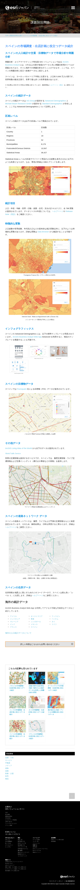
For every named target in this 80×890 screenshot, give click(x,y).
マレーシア (14, 621)
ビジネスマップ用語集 (11, 819)
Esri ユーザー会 (37, 850)
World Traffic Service (13, 453)
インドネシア (15, 619)
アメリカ (13, 616)
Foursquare (22, 389)
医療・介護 (9, 773)
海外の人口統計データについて (18, 633)
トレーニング (36, 837)
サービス (8, 760)
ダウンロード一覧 (22, 846)
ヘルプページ (57, 211)
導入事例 (7, 814)
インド (12, 624)
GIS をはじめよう (9, 837)
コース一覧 (35, 841)
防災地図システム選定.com (12, 870)
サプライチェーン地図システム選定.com (15, 868)
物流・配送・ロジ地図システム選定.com (15, 867)
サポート (35, 845)
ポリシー (61, 881)
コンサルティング (22, 855)
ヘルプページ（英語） (56, 85)
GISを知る (8, 818)
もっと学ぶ (8, 846)
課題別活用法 (8, 816)
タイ (53, 621)
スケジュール (36, 843)
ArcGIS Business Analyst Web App (27, 337)
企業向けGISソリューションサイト (14, 861)
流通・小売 (9, 758)
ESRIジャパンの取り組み (57, 839)
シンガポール (36, 621)
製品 (19, 837)
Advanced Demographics (55, 101)
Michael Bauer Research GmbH (18, 104)
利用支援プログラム (23, 848)
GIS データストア (9, 865)
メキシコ (34, 624)
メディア (8, 765)
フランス (13, 627)
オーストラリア (36, 616)
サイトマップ (52, 881)
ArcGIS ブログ (9, 863)
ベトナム (55, 619)
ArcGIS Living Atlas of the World (18, 448)
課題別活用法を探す (16, 35)
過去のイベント (37, 852)
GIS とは (7, 839)
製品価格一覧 (21, 845)
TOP (6, 35)
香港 (32, 619)
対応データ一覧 (22, 843)
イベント (35, 846)
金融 (7, 771)
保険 (7, 768)
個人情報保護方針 (70, 881)
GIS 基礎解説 (8, 841)
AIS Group (30, 101)
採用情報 (53, 841)
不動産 (7, 763)
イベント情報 (8, 825)
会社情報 (53, 837)
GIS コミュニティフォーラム (40, 848)
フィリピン (56, 616)
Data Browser (43, 232)
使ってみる (8, 843)
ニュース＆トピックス (11, 823)
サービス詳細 (36, 839)
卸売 (7, 776)
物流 (7, 779)
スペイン (34, 627)
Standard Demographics (52, 104)
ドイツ (54, 624)
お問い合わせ (8, 821)
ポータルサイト (9, 845)
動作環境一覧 (21, 841)
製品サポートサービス (23, 852)
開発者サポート (22, 854)
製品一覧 (20, 839)
